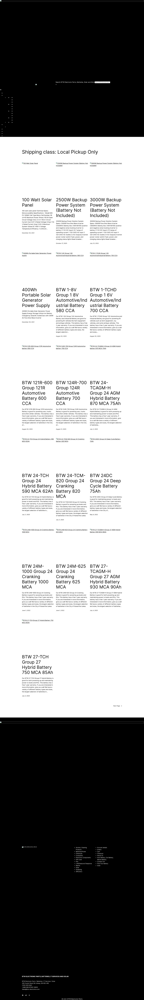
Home (5, 93)
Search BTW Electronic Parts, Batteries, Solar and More (75, 82)
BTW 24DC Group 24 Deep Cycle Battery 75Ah (105, 483)
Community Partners (10, 124)
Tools (15, 118)
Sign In (5, 133)
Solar (15, 111)
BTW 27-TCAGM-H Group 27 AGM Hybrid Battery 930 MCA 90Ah (105, 577)
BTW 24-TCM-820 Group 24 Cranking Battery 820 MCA (70, 486)
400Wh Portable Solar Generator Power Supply (36, 297)
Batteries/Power (19, 97)
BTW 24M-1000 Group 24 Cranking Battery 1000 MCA (37, 577)
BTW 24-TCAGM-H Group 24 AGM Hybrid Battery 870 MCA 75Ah (105, 393)
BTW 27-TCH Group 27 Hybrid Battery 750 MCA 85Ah (37, 664)
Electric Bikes (18, 122)
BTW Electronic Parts (74, 999)
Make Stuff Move (13, 127)
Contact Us (7, 131)
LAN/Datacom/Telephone (22, 106)
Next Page (117, 706)
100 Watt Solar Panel (37, 202)
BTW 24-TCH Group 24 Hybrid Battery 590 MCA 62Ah (37, 483)
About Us (6, 129)
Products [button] (6, 95)
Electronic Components (21, 104)
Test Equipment (18, 115)
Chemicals (17, 100)
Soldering (16, 113)
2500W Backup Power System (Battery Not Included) (71, 207)
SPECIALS (16, 120)
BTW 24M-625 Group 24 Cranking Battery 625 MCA (71, 577)
